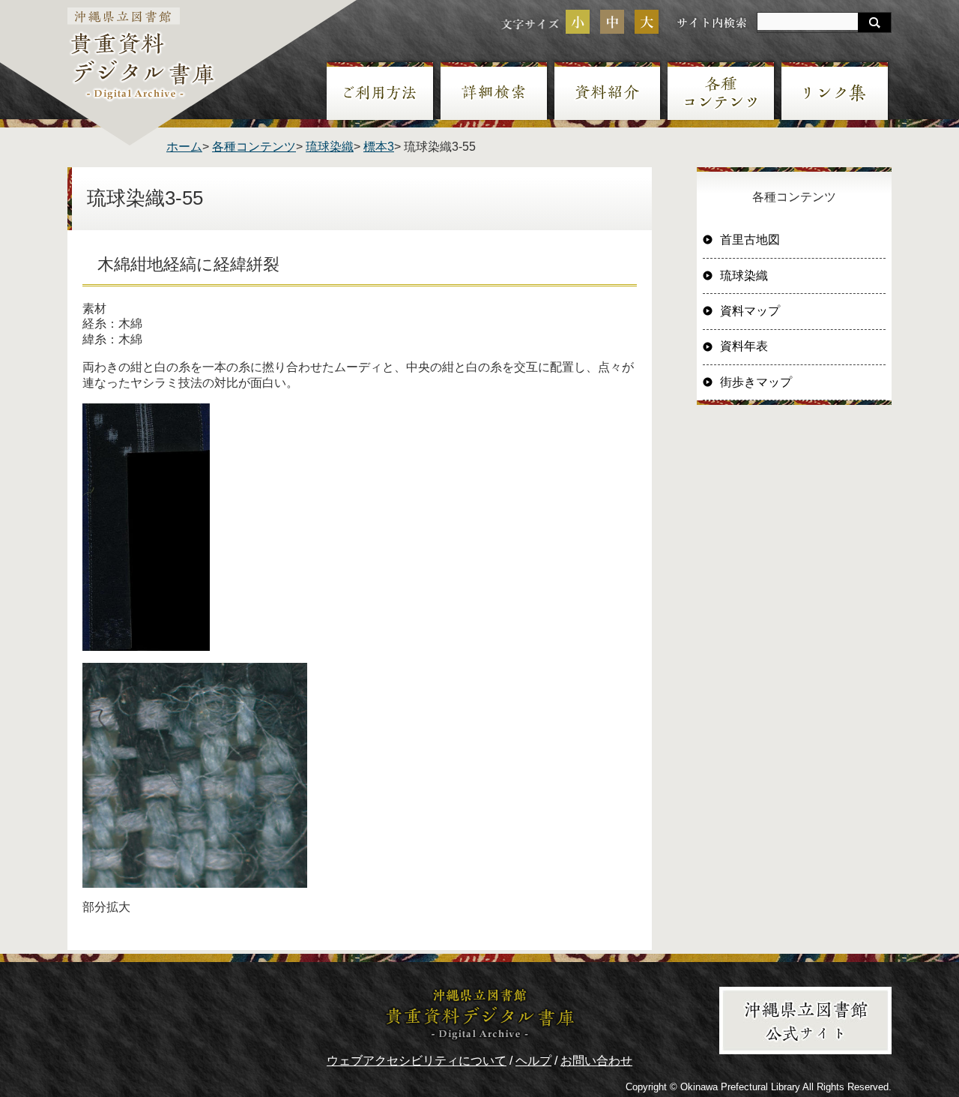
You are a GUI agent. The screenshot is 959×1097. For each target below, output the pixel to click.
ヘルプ (533, 1060)
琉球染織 (330, 146)
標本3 (378, 146)
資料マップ (750, 310)
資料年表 (744, 346)
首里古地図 (750, 239)
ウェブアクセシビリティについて (416, 1060)
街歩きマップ (756, 382)
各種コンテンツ (254, 146)
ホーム (184, 146)
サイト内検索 (712, 22)
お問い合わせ (596, 1060)
